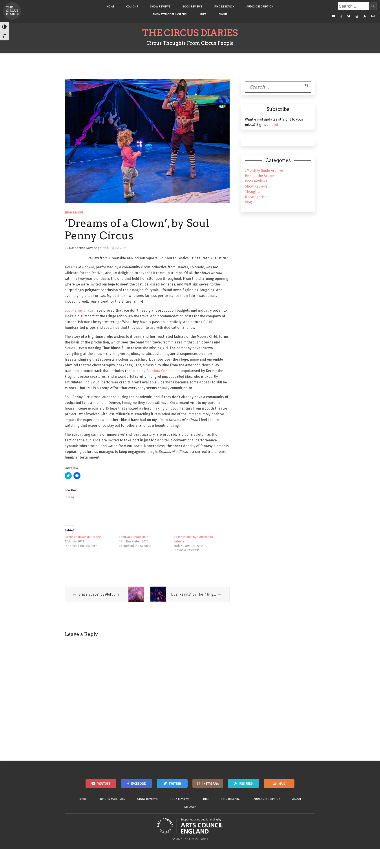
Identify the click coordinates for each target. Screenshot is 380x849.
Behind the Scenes (260, 176)
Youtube (103, 784)
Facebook (138, 784)
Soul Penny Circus (79, 310)
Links (203, 14)
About (223, 14)
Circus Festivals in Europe (83, 537)
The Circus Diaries (190, 33)
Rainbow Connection (163, 371)
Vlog (248, 202)
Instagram (210, 784)
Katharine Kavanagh (85, 247)
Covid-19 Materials (112, 798)
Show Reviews (160, 6)
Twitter (175, 784)
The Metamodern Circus (170, 14)
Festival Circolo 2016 (133, 537)
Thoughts (252, 192)
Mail (281, 784)
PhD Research (224, 6)
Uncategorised (257, 197)
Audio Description (260, 6)
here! (273, 125)
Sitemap (190, 806)
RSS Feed (246, 784)
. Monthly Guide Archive (264, 170)
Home (110, 6)
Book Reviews (192, 6)
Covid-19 (132, 6)
